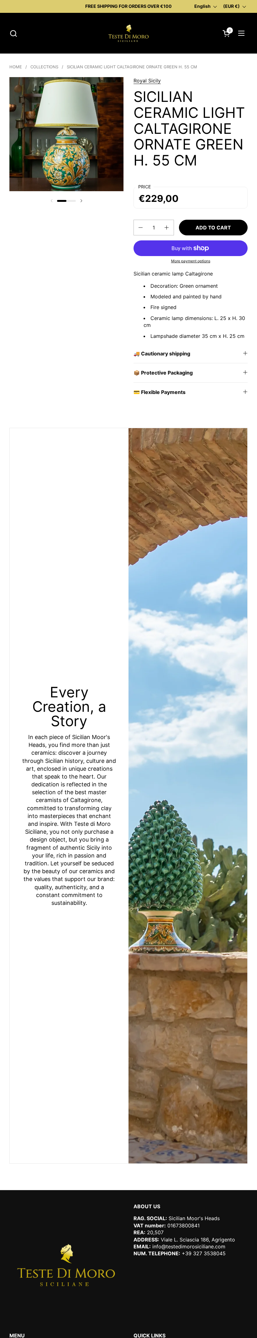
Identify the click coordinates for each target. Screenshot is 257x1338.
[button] (13, 33)
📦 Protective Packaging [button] (163, 373)
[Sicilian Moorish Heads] (128, 33)
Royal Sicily (147, 80)
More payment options (190, 261)
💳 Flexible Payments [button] (160, 392)
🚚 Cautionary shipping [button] (162, 353)
